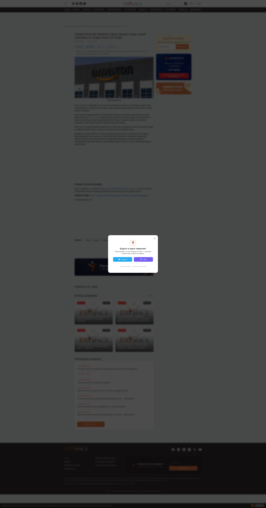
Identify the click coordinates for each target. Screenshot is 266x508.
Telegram (124, 259)
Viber (145, 259)
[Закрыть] (154, 238)
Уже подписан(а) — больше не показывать (133, 266)
